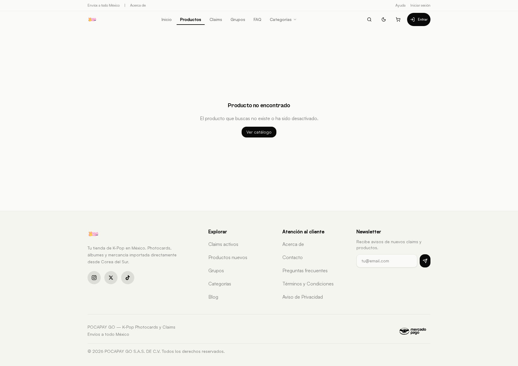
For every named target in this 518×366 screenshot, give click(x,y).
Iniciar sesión (420, 5)
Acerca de (138, 5)
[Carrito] (398, 19)
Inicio (167, 19)
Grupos (238, 19)
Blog (213, 297)
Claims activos (223, 244)
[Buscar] (369, 19)
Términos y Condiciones (308, 284)
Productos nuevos (227, 257)
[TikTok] (127, 277)
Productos (190, 19)
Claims (216, 19)
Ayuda (400, 5)
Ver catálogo (259, 131)
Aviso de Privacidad (302, 297)
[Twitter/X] (111, 277)
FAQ (257, 19)
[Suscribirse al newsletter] (425, 260)
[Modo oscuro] (383, 19)
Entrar (422, 19)
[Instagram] (94, 277)
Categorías (281, 19)
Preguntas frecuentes (305, 270)
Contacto (292, 257)
